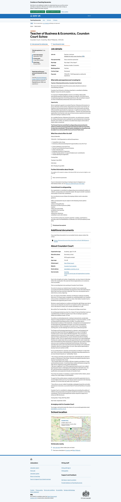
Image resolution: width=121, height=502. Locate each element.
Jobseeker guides (34, 473)
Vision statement (34, 492)
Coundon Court (64, 420)
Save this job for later (58, 44)
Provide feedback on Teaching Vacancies (71, 483)
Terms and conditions (49, 490)
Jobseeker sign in (34, 468)
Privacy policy (39, 490)
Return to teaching (35, 476)
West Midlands (76, 450)
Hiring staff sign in (66, 468)
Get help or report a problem (68, 480)
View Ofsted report (69, 263)
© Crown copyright (86, 498)
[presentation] (71, 429)
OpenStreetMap (83, 441)
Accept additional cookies (37, 11)
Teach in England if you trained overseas (40, 479)
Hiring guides (64, 470)
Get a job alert (56, 447)
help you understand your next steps (75, 183)
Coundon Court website (70, 266)
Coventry (67, 450)
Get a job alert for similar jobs (40, 44)
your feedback (46, 23)
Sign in (89, 15)
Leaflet (75, 441)
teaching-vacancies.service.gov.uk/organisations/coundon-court (77, 273)
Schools (49, 20)
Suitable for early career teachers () (74, 56)
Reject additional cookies (53, 11)
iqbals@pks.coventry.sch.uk (71, 269)
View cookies (64, 11)
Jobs (44, 20)
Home (31, 26)
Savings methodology (69, 490)
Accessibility (59, 490)
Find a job (32, 470)
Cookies (32, 490)
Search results (38, 26)
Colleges (55, 20)
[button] (71, 429)
